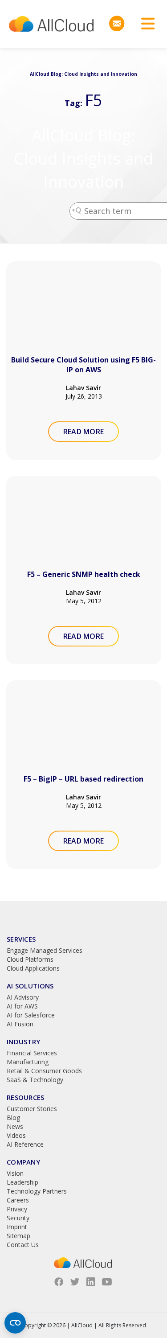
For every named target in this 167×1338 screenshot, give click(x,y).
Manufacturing (28, 1062)
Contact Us (23, 1244)
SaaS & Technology (35, 1079)
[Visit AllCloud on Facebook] (59, 1282)
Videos (16, 1135)
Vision (15, 1173)
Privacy (17, 1209)
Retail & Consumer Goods (44, 1070)
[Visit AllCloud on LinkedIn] (91, 1282)
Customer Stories (32, 1108)
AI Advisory (23, 997)
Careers (18, 1200)
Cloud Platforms (30, 959)
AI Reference (25, 1144)
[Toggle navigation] (144, 24)
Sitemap (18, 1235)
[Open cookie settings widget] (15, 1323)
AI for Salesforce (31, 1015)
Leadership (22, 1182)
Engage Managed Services (44, 950)
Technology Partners (37, 1191)
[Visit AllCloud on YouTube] (107, 1282)
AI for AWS (22, 1006)
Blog (13, 1117)
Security (18, 1218)
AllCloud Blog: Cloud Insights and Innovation (83, 158)
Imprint (17, 1227)
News (15, 1126)
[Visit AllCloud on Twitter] (75, 1282)
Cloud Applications (33, 968)
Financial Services (32, 1053)
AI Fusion (20, 1024)
